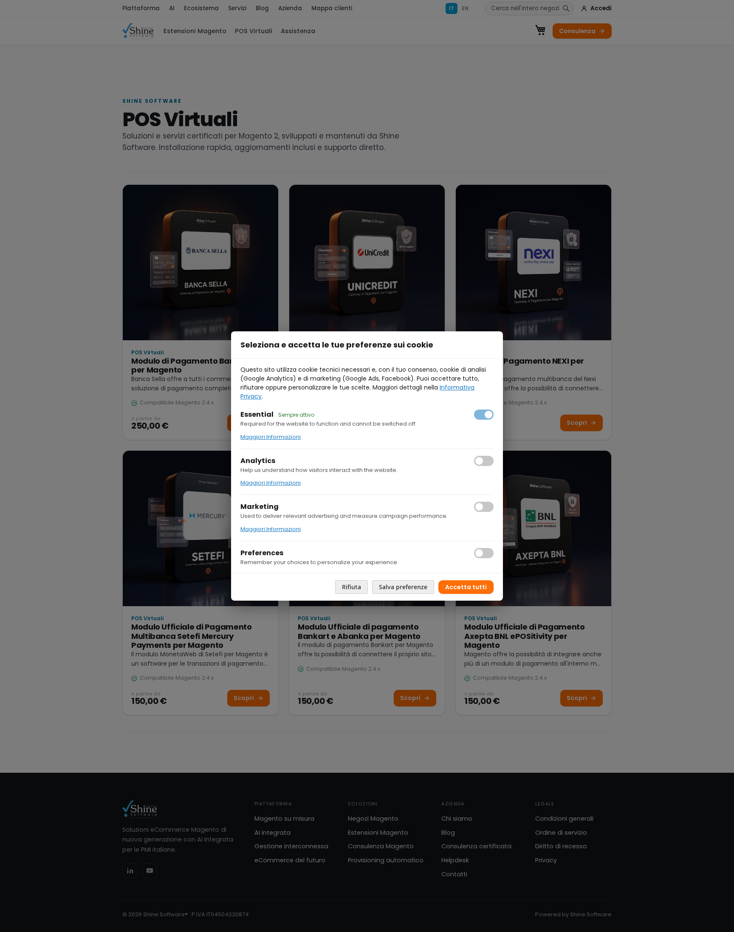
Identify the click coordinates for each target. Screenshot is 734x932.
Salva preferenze (403, 587)
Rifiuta (351, 587)
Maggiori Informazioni (270, 437)
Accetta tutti (466, 587)
